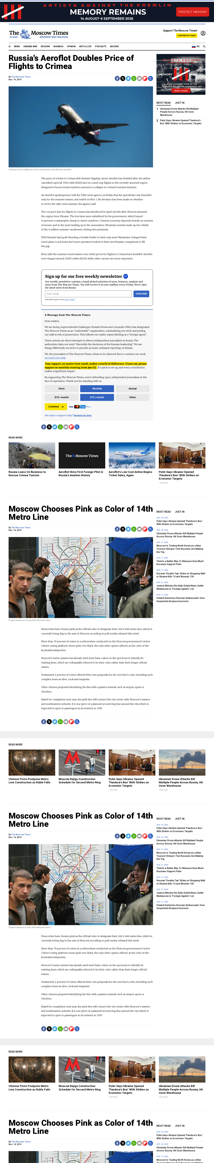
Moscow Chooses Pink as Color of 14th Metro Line (81, 513)
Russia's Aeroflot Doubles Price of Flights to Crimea (71, 62)
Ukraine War (30, 46)
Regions (45, 46)
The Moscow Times (21, 77)
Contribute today (187, 35)
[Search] (204, 46)
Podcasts (100, 46)
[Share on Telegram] (128, 78)
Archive (114, 46)
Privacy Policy (69, 299)
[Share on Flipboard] (144, 78)
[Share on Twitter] (122, 78)
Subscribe (141, 294)
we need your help (55, 357)
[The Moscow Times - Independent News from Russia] (38, 33)
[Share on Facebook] (117, 78)
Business (58, 46)
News (17, 46)
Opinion (71, 46)
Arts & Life (85, 46)
